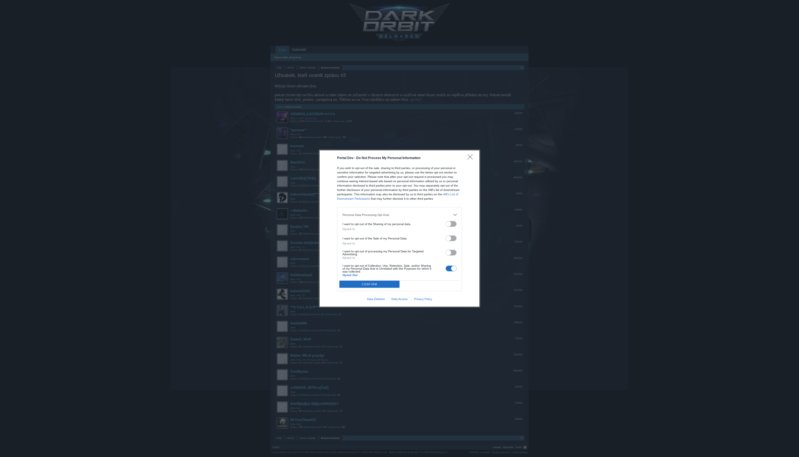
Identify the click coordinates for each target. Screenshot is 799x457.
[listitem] (399, 215)
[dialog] (399, 228)
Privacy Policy (423, 299)
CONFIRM (369, 284)
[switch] (451, 224)
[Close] (471, 158)
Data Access (399, 299)
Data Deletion (376, 299)
